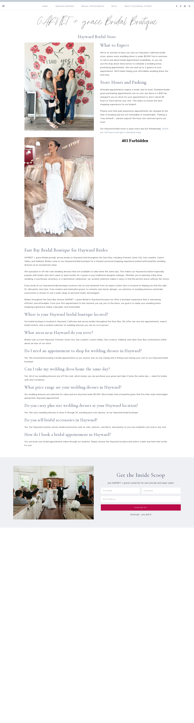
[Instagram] (185, 3)
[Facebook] (177, 3)
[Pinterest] (181, 3)
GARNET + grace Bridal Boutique (97, 23)
